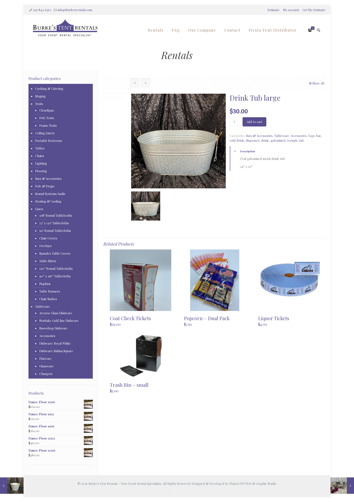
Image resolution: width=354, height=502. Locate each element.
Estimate (274, 10)
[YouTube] (180, 490)
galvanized (278, 140)
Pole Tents (46, 118)
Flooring (41, 171)
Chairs (39, 156)
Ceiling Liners (44, 133)
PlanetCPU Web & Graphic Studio (252, 484)
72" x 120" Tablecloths (54, 223)
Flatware (45, 358)
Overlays (45, 246)
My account (291, 10)
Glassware (46, 366)
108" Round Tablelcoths (55, 215)
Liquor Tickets (273, 318)
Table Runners (49, 291)
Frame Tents (48, 125)
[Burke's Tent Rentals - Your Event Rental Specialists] (65, 28)
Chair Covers (48, 238)
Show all (318, 83)
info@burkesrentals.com (75, 10)
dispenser (252, 140)
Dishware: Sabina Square (56, 351)
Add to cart (254, 122)
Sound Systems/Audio (50, 194)
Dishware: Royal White (55, 343)
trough (292, 140)
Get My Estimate (314, 10)
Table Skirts (47, 261)
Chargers (45, 374)
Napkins (45, 284)
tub (301, 140)
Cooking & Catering (49, 89)
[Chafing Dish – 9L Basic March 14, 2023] (342, 485)
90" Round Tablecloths (55, 231)
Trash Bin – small (129, 384)
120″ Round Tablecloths (56, 268)
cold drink (237, 140)
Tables (39, 148)
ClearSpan (46, 110)
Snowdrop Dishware (53, 328)
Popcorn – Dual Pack (207, 318)
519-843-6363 (42, 10)
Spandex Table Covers (54, 253)
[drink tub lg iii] (145, 206)
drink (265, 140)
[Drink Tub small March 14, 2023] (12, 485)
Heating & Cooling (48, 201)
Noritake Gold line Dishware (59, 321)
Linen (39, 209)
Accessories (299, 136)
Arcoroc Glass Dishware (55, 313)
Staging (40, 96)
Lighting (41, 163)
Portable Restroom (48, 141)
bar (318, 136)
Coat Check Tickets (130, 318)
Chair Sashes (48, 299)
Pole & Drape (44, 186)
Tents (39, 104)
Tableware (281, 136)
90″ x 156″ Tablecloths (55, 276)
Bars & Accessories (259, 136)
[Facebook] (174, 490)
